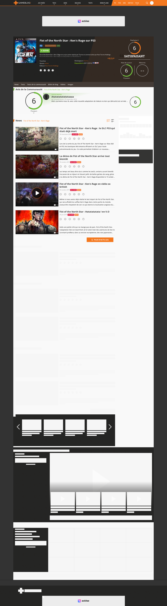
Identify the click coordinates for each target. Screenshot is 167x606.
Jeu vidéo (75, 134)
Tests (90, 3)
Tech (54, 3)
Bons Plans (104, 3)
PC (115, 3)
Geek (65, 3)
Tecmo (86, 61)
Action (47, 63)
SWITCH (130, 3)
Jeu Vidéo (41, 3)
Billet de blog (53, 84)
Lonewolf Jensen (59, 99)
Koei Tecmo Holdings (52, 66)
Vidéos (62, 84)
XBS (124, 3)
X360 (58, 46)
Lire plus (111, 58)
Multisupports (50, 46)
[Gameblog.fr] (22, 3)
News (16, 84)
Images (70, 84)
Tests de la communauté (36, 84)
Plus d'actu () (101, 240)
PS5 (119, 3)
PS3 (41, 46)
